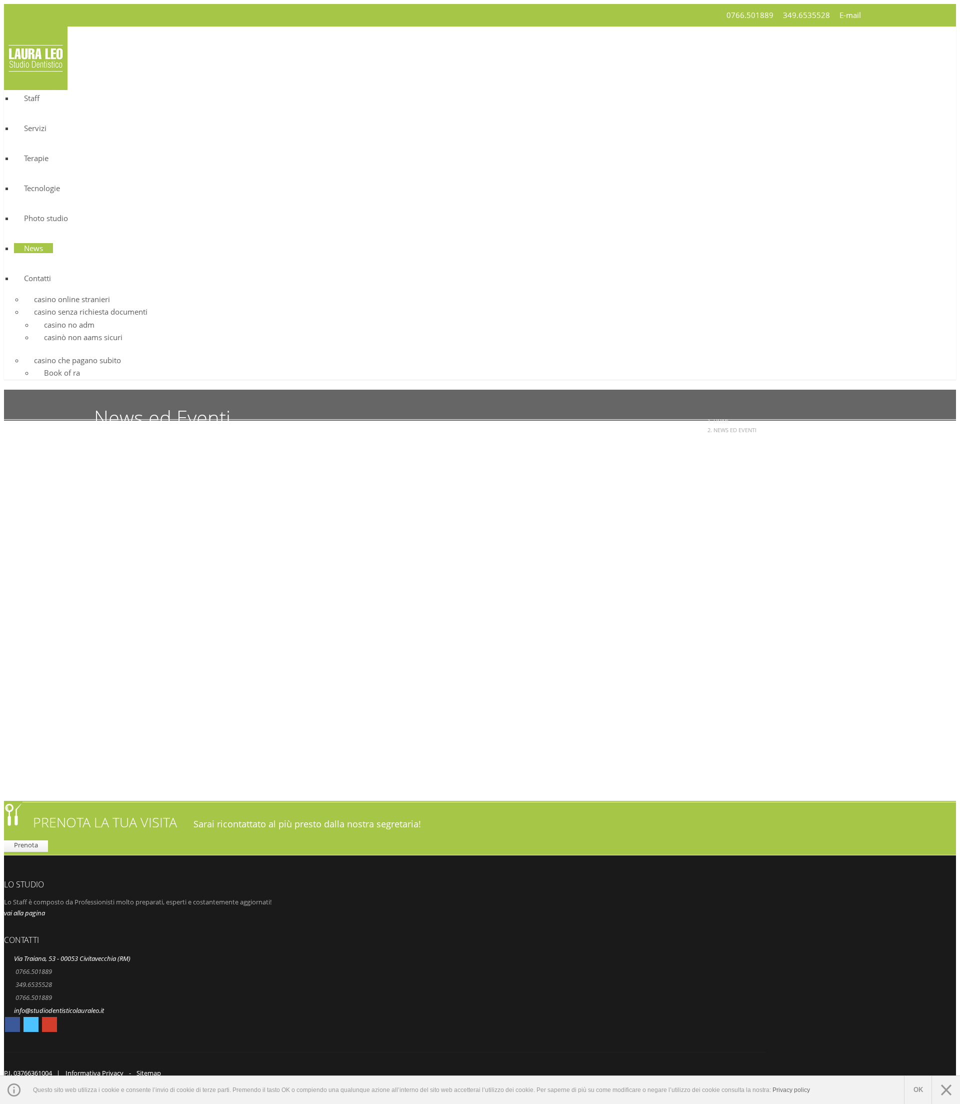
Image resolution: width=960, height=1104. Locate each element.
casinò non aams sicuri (83, 337)
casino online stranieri (72, 299)
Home (722, 421)
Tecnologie (42, 188)
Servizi (35, 128)
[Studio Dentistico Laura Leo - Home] (36, 84)
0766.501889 (750, 15)
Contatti (37, 278)
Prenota (26, 844)
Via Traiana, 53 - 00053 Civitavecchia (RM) (72, 958)
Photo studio (46, 218)
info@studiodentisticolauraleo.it (59, 1010)
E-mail (850, 15)
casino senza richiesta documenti (91, 312)
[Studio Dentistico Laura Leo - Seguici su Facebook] (12, 1026)
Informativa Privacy (95, 1072)
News (33, 248)
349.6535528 (806, 15)
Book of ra (62, 373)
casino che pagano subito (77, 360)
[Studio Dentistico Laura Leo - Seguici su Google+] (49, 1026)
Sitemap (148, 1072)
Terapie (36, 158)
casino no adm (69, 325)
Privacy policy (791, 1089)
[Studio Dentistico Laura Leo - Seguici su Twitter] (31, 1026)
